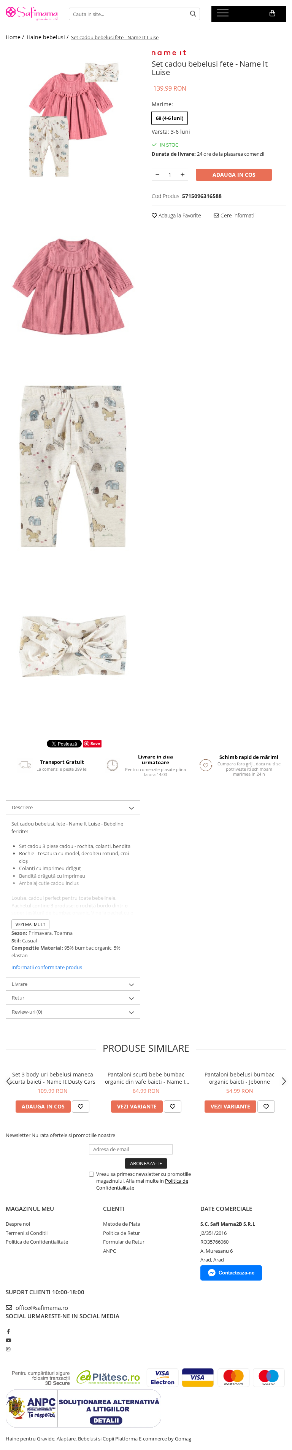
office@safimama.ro (41, 1307)
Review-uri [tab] (27, 1011)
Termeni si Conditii (27, 1233)
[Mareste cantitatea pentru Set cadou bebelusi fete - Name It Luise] (182, 175)
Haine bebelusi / (48, 37)
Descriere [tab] (22, 807)
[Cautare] (193, 14)
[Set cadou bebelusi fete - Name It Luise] (73, 122)
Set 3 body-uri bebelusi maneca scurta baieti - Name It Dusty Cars (52, 1078)
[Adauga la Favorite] (80, 1106)
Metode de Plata (121, 1223)
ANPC (109, 1250)
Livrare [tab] (19, 984)
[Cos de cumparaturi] (272, 13)
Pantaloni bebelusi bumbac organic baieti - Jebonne (240, 1078)
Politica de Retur (121, 1233)
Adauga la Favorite (179, 215)
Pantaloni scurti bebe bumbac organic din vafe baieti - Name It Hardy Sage (146, 1078)
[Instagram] (8, 1349)
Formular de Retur (123, 1241)
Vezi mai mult (30, 924)
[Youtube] (8, 1340)
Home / (15, 37)
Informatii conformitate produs (46, 967)
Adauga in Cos (234, 174)
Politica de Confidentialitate (37, 1241)
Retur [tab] (18, 997)
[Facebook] (8, 1331)
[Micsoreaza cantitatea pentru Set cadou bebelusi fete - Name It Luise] (157, 175)
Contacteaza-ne (236, 1273)
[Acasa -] (31, 14)
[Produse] (223, 15)
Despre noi (18, 1223)
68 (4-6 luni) (169, 118)
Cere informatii (237, 215)
